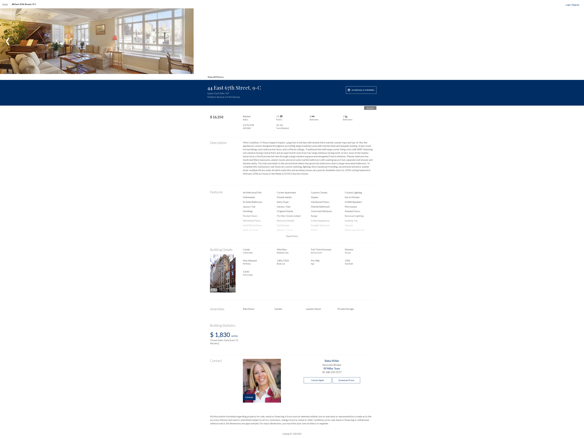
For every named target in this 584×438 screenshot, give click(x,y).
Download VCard (346, 380)
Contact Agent (317, 380)
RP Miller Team (331, 368)
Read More (292, 236)
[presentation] (8, 39)
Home (5, 4)
